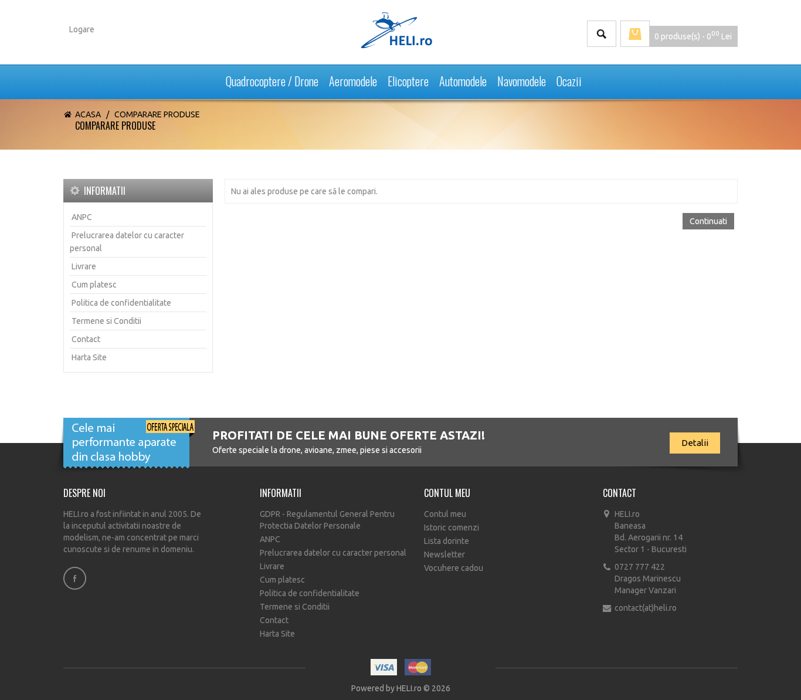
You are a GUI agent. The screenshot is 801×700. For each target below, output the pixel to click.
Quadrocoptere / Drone (272, 78)
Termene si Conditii (106, 321)
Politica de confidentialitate (121, 302)
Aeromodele (353, 78)
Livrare (84, 266)
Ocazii (569, 78)
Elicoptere (408, 78)
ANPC (82, 217)
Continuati (708, 221)
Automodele (463, 78)
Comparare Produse (157, 114)
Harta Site (89, 357)
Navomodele (521, 78)
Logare (81, 29)
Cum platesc (94, 284)
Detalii (694, 443)
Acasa (88, 114)
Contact (86, 339)
